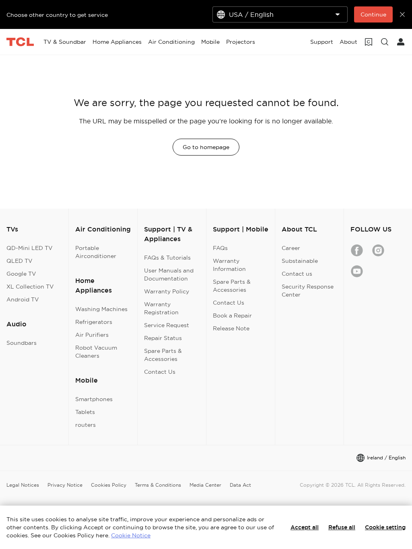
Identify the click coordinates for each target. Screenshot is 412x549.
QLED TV (19, 260)
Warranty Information (229, 264)
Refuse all (341, 527)
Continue (373, 14)
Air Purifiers (92, 334)
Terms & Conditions (158, 485)
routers (85, 424)
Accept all (304, 527)
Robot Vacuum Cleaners (96, 351)
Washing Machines (101, 309)
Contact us (297, 273)
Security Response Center (308, 290)
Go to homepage (206, 147)
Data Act (240, 485)
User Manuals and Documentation (169, 274)
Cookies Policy (108, 485)
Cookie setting (385, 527)
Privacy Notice (64, 485)
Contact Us (159, 371)
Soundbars (21, 342)
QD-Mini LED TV (29, 248)
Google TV (21, 273)
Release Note (231, 328)
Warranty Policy (166, 291)
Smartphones (94, 399)
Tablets (85, 412)
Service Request (166, 325)
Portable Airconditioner (95, 252)
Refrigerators (93, 322)
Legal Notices (22, 485)
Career (291, 248)
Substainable (300, 260)
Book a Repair (232, 315)
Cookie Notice (130, 535)
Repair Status (163, 338)
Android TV (22, 299)
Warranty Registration (161, 308)
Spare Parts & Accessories (163, 355)
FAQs (220, 248)
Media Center (205, 485)
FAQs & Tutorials (167, 257)
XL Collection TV (30, 286)
